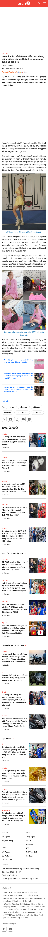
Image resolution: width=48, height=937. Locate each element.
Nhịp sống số (6, 810)
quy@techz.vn (12, 875)
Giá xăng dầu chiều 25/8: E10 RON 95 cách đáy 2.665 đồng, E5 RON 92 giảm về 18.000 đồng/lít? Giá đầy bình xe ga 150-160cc (14, 536)
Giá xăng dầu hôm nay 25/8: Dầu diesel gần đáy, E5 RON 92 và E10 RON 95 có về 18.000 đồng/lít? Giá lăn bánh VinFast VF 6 (14, 752)
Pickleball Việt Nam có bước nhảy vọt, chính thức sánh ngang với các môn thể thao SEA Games (18, 376)
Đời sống (4, 434)
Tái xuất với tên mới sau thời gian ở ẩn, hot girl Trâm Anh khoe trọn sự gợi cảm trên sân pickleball (18, 389)
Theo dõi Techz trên (10, 72)
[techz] (24, 3)
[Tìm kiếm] (38, 3)
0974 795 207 (22, 878)
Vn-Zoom (29, 856)
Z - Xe (28, 841)
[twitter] (4, 419)
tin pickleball (22, 412)
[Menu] (44, 3)
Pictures (8, 856)
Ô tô (3, 672)
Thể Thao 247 (31, 852)
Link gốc (5, 401)
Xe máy (4, 457)
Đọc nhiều (7, 738)
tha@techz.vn (33, 878)
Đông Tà (10, 65)
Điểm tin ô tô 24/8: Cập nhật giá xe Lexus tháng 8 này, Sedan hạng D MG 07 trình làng (14, 677)
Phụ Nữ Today (7, 841)
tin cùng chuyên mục (13, 553)
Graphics (8, 860)
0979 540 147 (15, 872)
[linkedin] (29, 419)
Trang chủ (6, 837)
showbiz (23, 407)
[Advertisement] (24, 113)
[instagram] (16, 419)
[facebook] (10, 419)
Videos (7, 852)
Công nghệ (30, 837)
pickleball (37, 412)
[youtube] (23, 419)
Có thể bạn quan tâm (13, 645)
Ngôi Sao (29, 844)
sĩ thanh (36, 407)
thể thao (7, 412)
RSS (27, 848)
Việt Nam (5, 53)
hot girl (11, 407)
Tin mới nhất (10, 427)
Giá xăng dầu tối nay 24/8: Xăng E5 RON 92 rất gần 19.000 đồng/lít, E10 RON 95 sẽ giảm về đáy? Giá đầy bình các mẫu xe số (14, 700)
